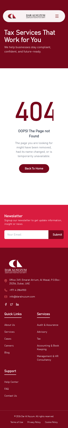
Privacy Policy (34, 422)
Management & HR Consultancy (47, 358)
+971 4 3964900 (17, 290)
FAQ (6, 389)
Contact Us (10, 396)
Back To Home (34, 168)
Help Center (11, 382)
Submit (57, 234)
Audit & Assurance (47, 325)
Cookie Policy (51, 422)
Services (9, 332)
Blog (7, 352)
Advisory (42, 332)
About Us (9, 325)
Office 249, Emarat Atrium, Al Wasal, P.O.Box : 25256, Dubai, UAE (35, 282)
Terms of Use (17, 422)
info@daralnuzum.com (22, 296)
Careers (9, 345)
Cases (7, 339)
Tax (39, 339)
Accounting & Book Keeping (48, 347)
